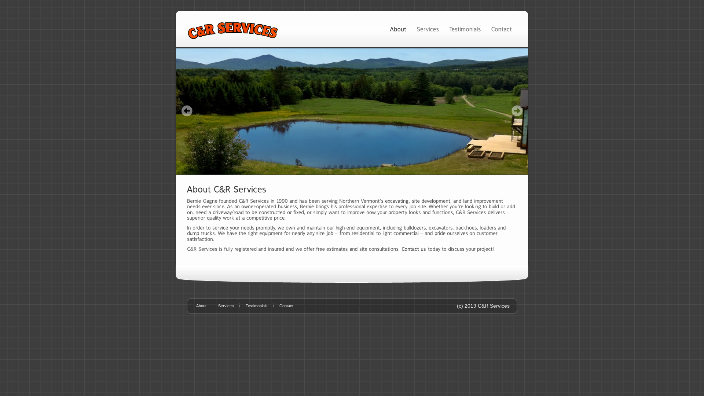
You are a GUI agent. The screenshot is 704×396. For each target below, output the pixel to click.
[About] (398, 29)
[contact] (414, 249)
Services (226, 306)
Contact (286, 306)
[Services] (427, 29)
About (201, 306)
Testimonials (257, 306)
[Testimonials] (465, 29)
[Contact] (501, 29)
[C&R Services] (352, 111)
